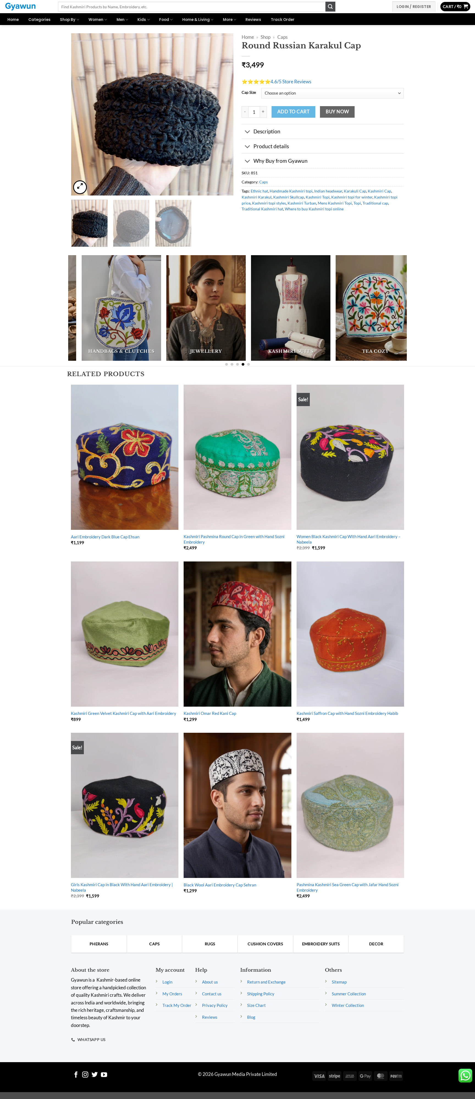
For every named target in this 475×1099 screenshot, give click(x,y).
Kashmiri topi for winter (351, 197)
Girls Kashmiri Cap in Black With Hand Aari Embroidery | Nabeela (122, 887)
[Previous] (81, 114)
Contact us (212, 993)
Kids (141, 19)
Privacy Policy (215, 1005)
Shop (265, 37)
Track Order (282, 19)
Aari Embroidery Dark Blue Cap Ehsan (105, 536)
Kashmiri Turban (302, 203)
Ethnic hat (259, 191)
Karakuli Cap (355, 191)
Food (164, 19)
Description (266, 131)
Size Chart (256, 1005)
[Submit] (330, 7)
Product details (271, 146)
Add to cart (293, 111)
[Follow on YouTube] (104, 1075)
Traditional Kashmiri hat (262, 208)
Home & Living (196, 19)
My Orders (172, 993)
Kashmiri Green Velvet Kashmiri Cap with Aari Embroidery (123, 713)
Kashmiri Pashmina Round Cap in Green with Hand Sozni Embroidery (234, 539)
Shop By (67, 19)
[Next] (223, 114)
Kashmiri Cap (379, 191)
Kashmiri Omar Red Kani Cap (210, 713)
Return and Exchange (266, 981)
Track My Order (176, 1005)
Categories (39, 19)
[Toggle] (247, 132)
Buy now (337, 111)
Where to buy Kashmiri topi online (314, 208)
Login (167, 981)
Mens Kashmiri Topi (335, 203)
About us (210, 981)
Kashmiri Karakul (257, 197)
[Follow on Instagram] (85, 1075)
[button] (455, 7)
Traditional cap (375, 203)
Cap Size (249, 92)
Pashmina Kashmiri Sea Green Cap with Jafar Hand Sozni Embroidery (348, 887)
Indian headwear (328, 191)
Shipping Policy (260, 993)
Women (96, 19)
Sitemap (339, 981)
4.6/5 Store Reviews (290, 81)
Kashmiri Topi (318, 197)
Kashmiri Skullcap (288, 197)
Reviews (253, 19)
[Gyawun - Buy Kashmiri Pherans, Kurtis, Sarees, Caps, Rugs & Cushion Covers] (27, 6)
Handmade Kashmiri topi (291, 191)
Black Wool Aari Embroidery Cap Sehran (220, 884)
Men (121, 19)
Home (13, 19)
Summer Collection (349, 993)
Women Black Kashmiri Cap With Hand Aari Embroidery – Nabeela (349, 539)
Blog (251, 1017)
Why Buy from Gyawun (280, 161)
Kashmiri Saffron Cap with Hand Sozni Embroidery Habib (347, 713)
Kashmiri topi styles (269, 203)
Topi (357, 203)
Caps (282, 37)
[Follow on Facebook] (76, 1075)
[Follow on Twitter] (95, 1075)
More (228, 19)
